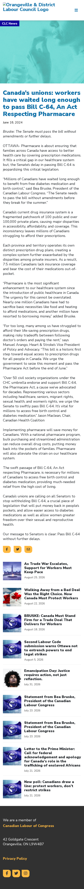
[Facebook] (7, 873)
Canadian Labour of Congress (28, 825)
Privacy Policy (15, 858)
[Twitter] (16, 873)
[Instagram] (25, 873)
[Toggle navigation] (76, 10)
